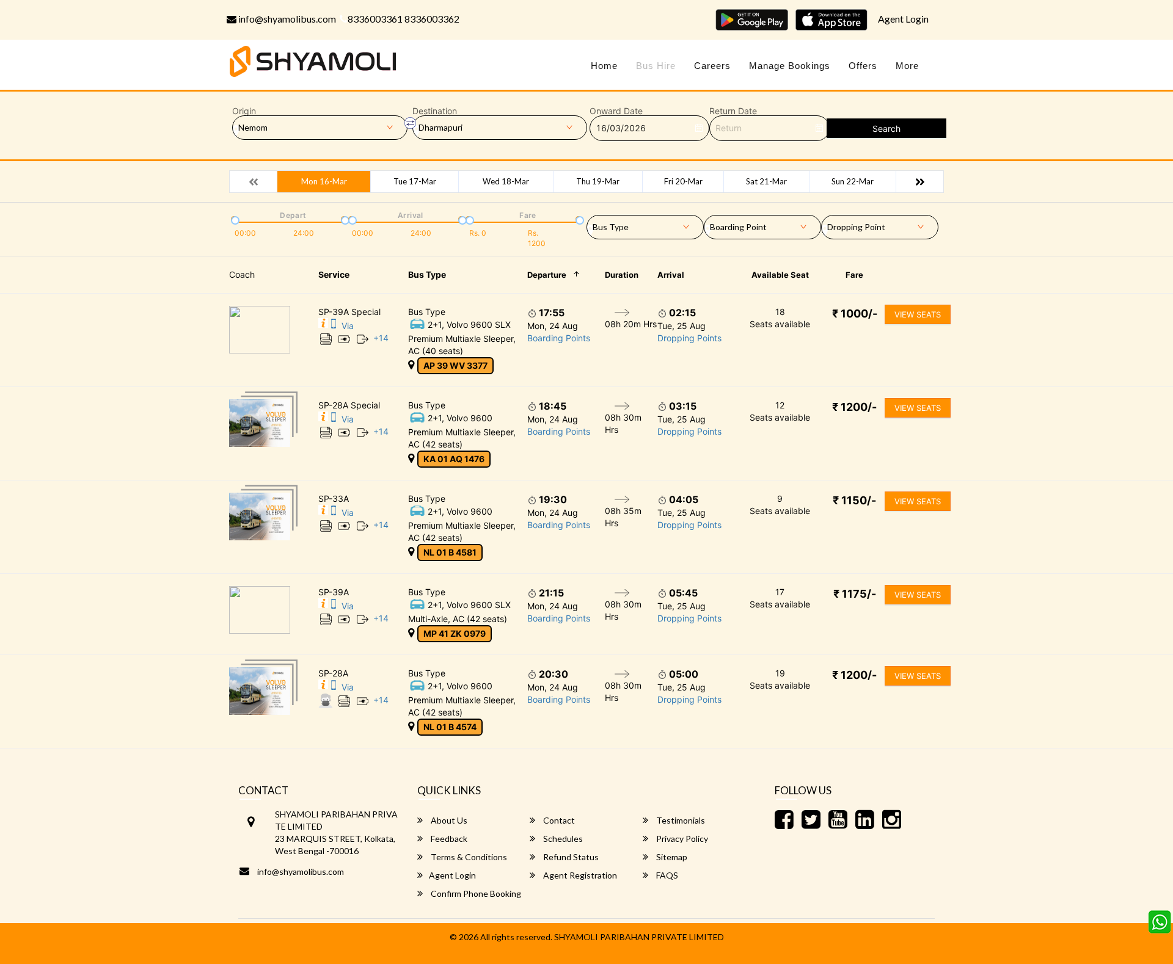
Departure (546, 275)
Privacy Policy (681, 838)
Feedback (448, 838)
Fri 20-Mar (683, 181)
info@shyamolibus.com (286, 18)
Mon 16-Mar (324, 181)
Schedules (562, 838)
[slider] (234, 219)
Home (604, 65)
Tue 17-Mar (414, 181)
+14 (381, 338)
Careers (712, 65)
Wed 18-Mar (506, 181)
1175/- (854, 593)
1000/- (854, 313)
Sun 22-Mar (852, 181)
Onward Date (616, 111)
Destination (434, 111)
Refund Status (570, 857)
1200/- (854, 406)
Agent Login (903, 18)
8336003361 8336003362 (403, 18)
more (907, 65)
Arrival (670, 275)
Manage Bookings (789, 65)
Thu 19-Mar (597, 181)
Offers (863, 65)
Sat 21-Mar (766, 181)
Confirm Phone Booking (475, 893)
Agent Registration (579, 875)
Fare (854, 275)
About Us (448, 820)
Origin (244, 111)
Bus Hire (656, 65)
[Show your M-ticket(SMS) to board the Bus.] (333, 326)
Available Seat (780, 275)
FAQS (666, 875)
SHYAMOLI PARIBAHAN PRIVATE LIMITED (639, 937)
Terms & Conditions (468, 857)
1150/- (854, 500)
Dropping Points (689, 338)
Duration (621, 275)
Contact (558, 820)
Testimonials (679, 820)
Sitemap (670, 857)
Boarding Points (558, 338)
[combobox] (645, 225)
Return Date (733, 111)
